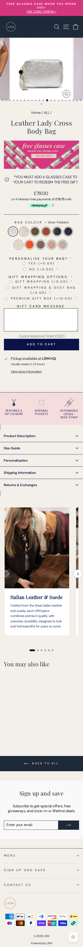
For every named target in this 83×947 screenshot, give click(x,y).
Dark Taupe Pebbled (40, 244)
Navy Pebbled (68, 231)
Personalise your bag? (38, 258)
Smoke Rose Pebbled (51, 244)
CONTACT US (17, 885)
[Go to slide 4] (45, 650)
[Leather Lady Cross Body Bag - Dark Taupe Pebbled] (22, 724)
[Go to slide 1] (32, 650)
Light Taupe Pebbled (62, 244)
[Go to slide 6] (52, 650)
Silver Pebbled (13, 231)
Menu (10, 856)
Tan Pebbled (46, 231)
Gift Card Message (41, 306)
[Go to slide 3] (41, 650)
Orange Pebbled (29, 244)
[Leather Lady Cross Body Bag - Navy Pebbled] (6, 724)
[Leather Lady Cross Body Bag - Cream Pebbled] (12, 724)
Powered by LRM (41, 943)
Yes (41, 263)
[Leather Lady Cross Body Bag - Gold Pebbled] (12, 720)
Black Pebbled (57, 231)
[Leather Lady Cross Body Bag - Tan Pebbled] (22, 720)
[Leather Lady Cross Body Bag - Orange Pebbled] (17, 724)
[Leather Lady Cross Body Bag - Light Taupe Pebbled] (6, 729)
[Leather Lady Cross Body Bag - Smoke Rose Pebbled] (28, 724)
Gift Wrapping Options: (39, 277)
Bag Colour (42, 222)
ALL (47, 112)
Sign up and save (25, 870)
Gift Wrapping (41, 282)
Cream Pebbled (18, 244)
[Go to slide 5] (49, 650)
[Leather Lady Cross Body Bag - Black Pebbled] (28, 720)
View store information (26, 371)
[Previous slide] (5, 574)
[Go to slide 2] (38, 650)
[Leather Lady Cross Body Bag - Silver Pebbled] (6, 720)
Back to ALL (44, 763)
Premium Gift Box (42, 298)
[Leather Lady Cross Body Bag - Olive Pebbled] (17, 720)
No (41, 269)
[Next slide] (78, 574)
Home (36, 112)
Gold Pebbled (24, 231)
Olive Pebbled (35, 231)
